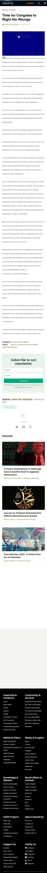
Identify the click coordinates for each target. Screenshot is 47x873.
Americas (28, 793)
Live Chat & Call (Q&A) (33, 711)
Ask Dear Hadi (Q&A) (32, 705)
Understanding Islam (11, 726)
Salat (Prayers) (8, 753)
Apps (27, 741)
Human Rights (30, 784)
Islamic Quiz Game (32, 763)
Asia (26, 802)
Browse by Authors (10, 793)
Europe (27, 796)
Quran (5, 708)
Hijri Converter (8, 720)
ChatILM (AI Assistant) (33, 701)
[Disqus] (23, 656)
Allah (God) (7, 705)
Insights (28, 751)
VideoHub (28, 766)
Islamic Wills (8, 860)
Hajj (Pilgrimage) (9, 763)
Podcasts (28, 769)
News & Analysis (31, 790)
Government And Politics (27, 344)
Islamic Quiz (29, 760)
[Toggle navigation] (44, 3)
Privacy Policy (30, 830)
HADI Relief (7, 827)
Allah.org (6, 821)
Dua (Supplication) (10, 723)
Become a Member (32, 723)
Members (28, 726)
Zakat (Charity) (8, 756)
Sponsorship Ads (9, 863)
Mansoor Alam (9, 519)
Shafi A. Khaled (10, 561)
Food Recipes (30, 747)
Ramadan (6, 760)
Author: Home (9, 407)
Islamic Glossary (31, 757)
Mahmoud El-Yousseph (12, 478)
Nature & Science (9, 790)
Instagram (31, 854)
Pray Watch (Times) (10, 717)
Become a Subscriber (33, 720)
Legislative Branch (9, 347)
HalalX (5, 830)
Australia (28, 799)
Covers (27, 744)
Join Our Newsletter (32, 717)
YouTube (30, 857)
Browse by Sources (10, 805)
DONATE (30, 3)
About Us (28, 821)
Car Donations (8, 854)
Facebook (30, 848)
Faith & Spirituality (10, 784)
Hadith (5, 714)
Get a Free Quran (31, 714)
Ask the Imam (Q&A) (32, 708)
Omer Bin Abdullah (22, 399)
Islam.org (6, 824)
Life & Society (8, 787)
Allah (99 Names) (9, 741)
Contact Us (29, 824)
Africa (27, 806)
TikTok (29, 860)
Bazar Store (7, 851)
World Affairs (9, 10)
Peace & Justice (30, 787)
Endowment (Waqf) (10, 857)
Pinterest (30, 863)
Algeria (14, 344)
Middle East (29, 809)
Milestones (29, 827)
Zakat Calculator (9, 730)
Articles (14, 342)
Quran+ (6, 711)
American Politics (24, 561)
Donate (6, 848)
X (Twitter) (29, 851)
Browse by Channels (10, 808)
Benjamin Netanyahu (31, 478)
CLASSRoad (7, 836)
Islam (5, 701)
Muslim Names (30, 754)
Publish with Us (31, 833)
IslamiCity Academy (10, 833)
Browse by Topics (9, 802)
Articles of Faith (9, 744)
